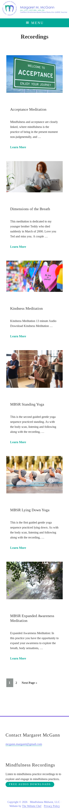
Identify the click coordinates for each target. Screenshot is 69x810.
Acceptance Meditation (28, 109)
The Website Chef (31, 806)
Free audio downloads (30, 784)
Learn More (18, 147)
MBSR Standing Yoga (27, 404)
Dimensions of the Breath (30, 209)
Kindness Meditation (26, 308)
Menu (37, 23)
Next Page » (29, 684)
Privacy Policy (52, 806)
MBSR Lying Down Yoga (29, 510)
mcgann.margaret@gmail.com (24, 744)
